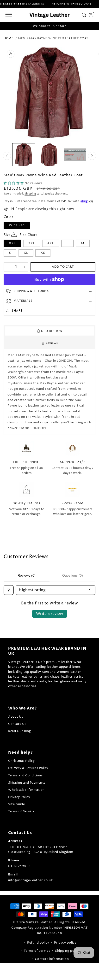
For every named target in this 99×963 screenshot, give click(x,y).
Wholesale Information (26, 790)
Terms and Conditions (25, 776)
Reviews (51, 343)
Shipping (30, 193)
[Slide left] (7, 156)
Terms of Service (21, 811)
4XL (50, 243)
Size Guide (16, 804)
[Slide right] (92, 156)
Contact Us (17, 724)
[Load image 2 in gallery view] (49, 154)
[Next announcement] (92, 26)
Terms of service (37, 951)
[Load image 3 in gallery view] (75, 154)
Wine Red (17, 225)
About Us (15, 717)
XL (26, 253)
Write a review (49, 613)
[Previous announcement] (6, 26)
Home (8, 38)
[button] (8, 14)
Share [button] (17, 311)
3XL (31, 243)
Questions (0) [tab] (72, 575)
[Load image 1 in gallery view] (23, 154)
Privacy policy (65, 942)
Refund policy (38, 942)
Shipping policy (67, 951)
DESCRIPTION (51, 331)
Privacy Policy (19, 797)
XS (43, 253)
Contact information (52, 959)
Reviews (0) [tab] (27, 575)
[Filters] (9, 590)
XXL (12, 243)
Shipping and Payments (26, 783)
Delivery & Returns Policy (28, 768)
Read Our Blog (19, 731)
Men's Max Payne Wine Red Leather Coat (53, 38)
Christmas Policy (21, 761)
